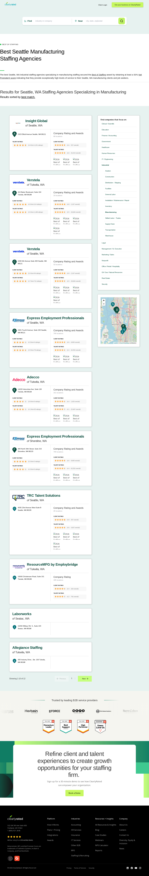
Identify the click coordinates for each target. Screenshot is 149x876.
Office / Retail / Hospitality (111, 266)
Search (121, 21)
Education (105, 130)
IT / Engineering (107, 159)
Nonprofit (105, 260)
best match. (28, 97)
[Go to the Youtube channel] (136, 868)
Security (104, 284)
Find (29, 21)
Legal (104, 243)
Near (80, 21)
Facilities (108, 189)
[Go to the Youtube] (131, 868)
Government (106, 141)
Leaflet (116, 343)
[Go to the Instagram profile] (140, 868)
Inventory (108, 206)
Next (84, 679)
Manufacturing (110, 212)
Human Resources (108, 153)
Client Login (102, 5)
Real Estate (106, 278)
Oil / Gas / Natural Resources (112, 272)
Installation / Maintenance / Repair (117, 200)
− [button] (104, 303)
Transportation (110, 230)
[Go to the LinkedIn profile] (127, 868)
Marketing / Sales (108, 255)
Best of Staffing (99, 75)
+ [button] (104, 300)
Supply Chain (110, 224)
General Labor (110, 194)
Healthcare (105, 147)
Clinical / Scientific (108, 124)
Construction (109, 177)
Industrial (105, 165)
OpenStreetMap (124, 343)
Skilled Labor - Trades (113, 218)
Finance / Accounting (109, 135)
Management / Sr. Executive (112, 249)
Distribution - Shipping (113, 183)
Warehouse (109, 236)
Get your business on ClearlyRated (127, 5)
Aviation (108, 171)
